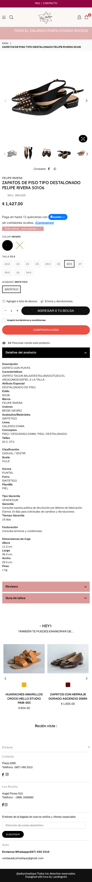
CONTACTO (50, 3)
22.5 (69, 263)
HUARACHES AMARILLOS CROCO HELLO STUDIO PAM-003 (24, 698)
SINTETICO (11, 289)
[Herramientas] (79, 17)
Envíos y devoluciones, (58, 301)
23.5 (7, 263)
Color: (11, 236)
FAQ (37, 3)
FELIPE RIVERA (12, 178)
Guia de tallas (15, 598)
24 (27, 263)
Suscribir (13, 834)
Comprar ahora (46, 329)
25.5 (47, 263)
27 (80, 263)
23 (17, 263)
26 (37, 263)
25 (58, 263)
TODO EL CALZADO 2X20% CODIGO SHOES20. (46, 30)
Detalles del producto (21, 352)
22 (17, 272)
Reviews (12, 586)
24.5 (28, 272)
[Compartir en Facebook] (49, 168)
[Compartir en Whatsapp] (55, 168)
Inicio (5, 43)
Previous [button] (5, 101)
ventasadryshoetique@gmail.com (22, 858)
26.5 (7, 272)
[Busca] (11, 17)
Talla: (8, 256)
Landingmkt (60, 876)
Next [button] (86, 101)
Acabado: (15, 282)
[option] (46, 30)
